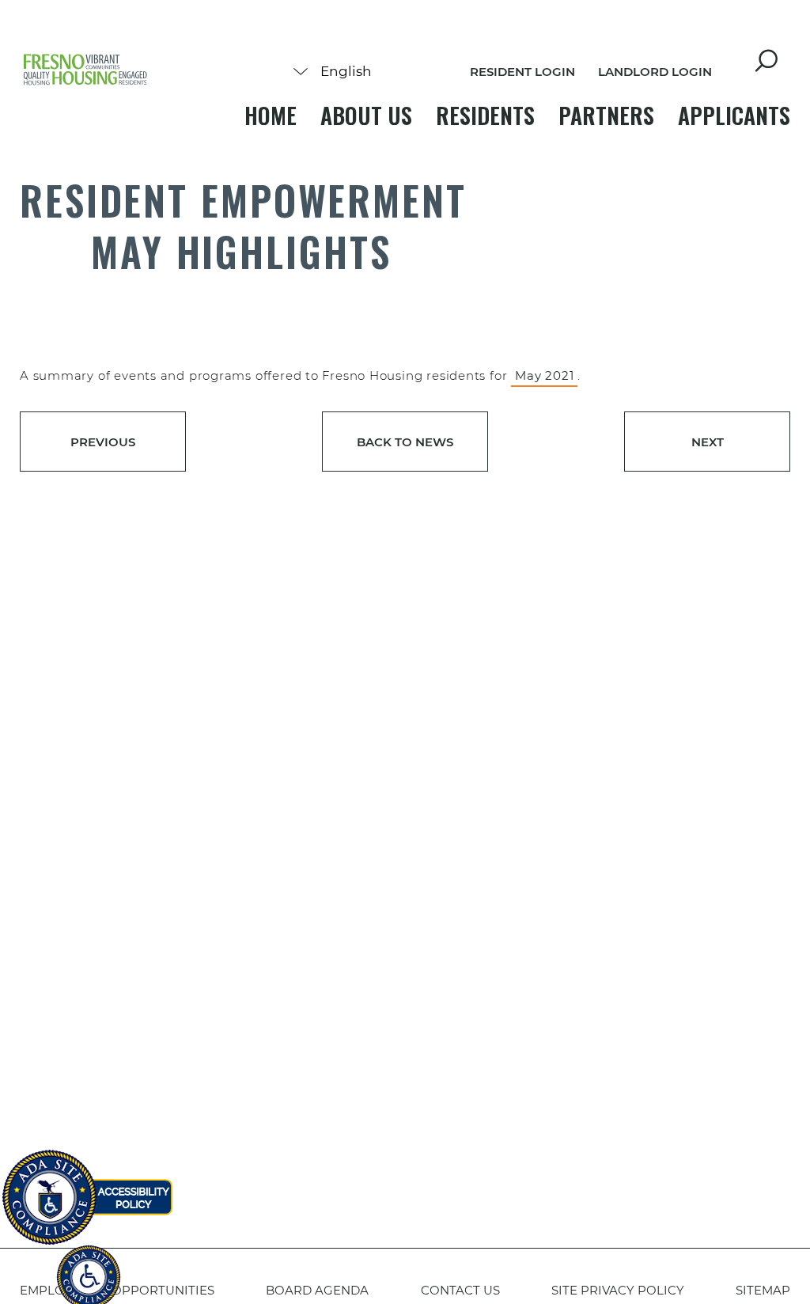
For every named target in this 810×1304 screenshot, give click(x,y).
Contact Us (460, 1290)
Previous (102, 441)
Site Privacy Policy (617, 1290)
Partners (606, 115)
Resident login (522, 71)
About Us (366, 115)
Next (707, 441)
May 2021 (544, 375)
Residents (485, 115)
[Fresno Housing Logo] (85, 71)
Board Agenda (317, 1290)
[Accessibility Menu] (89, 1268)
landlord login (655, 71)
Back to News (405, 441)
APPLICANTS (734, 115)
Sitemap (763, 1290)
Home (270, 115)
